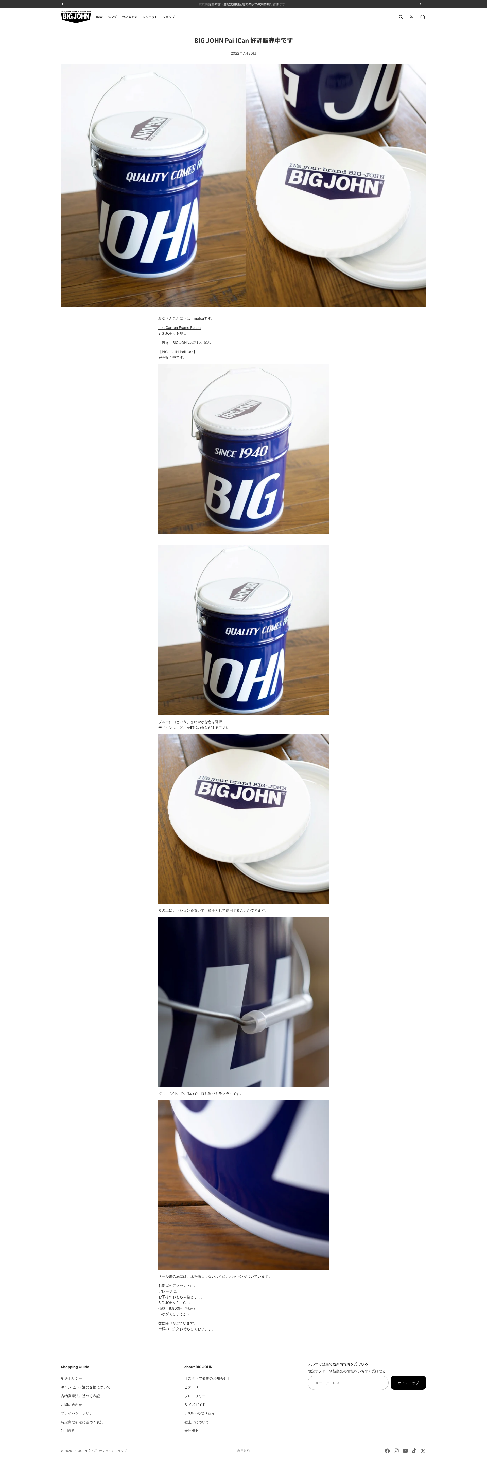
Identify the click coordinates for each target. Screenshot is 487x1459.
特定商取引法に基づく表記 (82, 1421)
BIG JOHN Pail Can (174, 1302)
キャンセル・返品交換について (86, 1387)
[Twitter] (423, 1451)
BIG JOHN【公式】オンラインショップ (100, 1451)
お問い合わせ (71, 1404)
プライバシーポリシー (78, 1413)
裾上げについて (196, 1421)
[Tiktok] (414, 1451)
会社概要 (191, 1430)
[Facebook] (387, 1451)
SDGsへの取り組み (199, 1413)
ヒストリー (193, 1387)
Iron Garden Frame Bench (179, 327)
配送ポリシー (71, 1378)
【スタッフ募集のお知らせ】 (207, 1378)
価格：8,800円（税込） (177, 1308)
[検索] (400, 17)
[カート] (422, 17)
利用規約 (68, 1430)
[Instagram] (396, 1451)
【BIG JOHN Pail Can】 (177, 351)
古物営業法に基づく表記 (80, 1395)
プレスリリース (196, 1395)
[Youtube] (405, 1451)
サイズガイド (195, 1404)
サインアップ (408, 1382)
